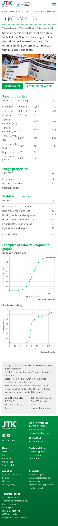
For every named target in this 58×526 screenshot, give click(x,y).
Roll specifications (10, 497)
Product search (30, 11)
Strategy (6, 477)
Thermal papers (36, 474)
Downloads (7, 461)
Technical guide (11, 494)
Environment (35, 455)
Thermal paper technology (15, 500)
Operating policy (37, 451)
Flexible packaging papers (41, 484)
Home (4, 11)
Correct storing (9, 504)
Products (15, 11)
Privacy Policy (8, 484)
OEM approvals (9, 514)
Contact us (7, 458)
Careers (5, 455)
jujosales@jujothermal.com (40, 433)
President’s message (11, 474)
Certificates (34, 458)
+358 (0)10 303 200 (39, 426)
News (4, 451)
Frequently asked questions (15, 517)
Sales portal (8, 465)
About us (7, 471)
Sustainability (37, 448)
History (5, 481)
